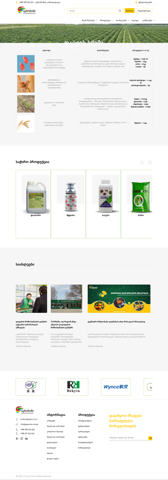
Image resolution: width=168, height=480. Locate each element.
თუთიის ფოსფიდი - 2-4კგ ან (141, 81)
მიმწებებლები (84, 448)
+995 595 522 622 (27, 429)
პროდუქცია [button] (105, 20)
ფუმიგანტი (82, 437)
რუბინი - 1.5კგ (140, 61)
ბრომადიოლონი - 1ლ (140, 85)
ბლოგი (135, 20)
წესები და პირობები (56, 426)
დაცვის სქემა (53, 459)
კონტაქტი (51, 421)
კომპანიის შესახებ (55, 432)
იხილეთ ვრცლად (23, 346)
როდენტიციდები (85, 442)
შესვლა (129, 10)
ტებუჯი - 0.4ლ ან (141, 59)
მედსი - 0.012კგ (140, 99)
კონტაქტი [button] (147, 20)
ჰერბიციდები (84, 432)
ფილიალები (145, 2)
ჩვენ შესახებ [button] (88, 20)
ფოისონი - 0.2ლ (140, 102)
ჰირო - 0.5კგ (140, 64)
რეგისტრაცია (144, 11)
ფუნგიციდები (84, 426)
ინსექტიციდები (85, 421)
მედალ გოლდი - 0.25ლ (140, 107)
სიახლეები (51, 448)
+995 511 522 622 (27, 433)
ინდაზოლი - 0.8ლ (140, 104)
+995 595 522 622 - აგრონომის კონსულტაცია (40, 2)
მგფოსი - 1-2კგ (140, 123)
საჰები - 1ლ (141, 67)
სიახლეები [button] (121, 20)
